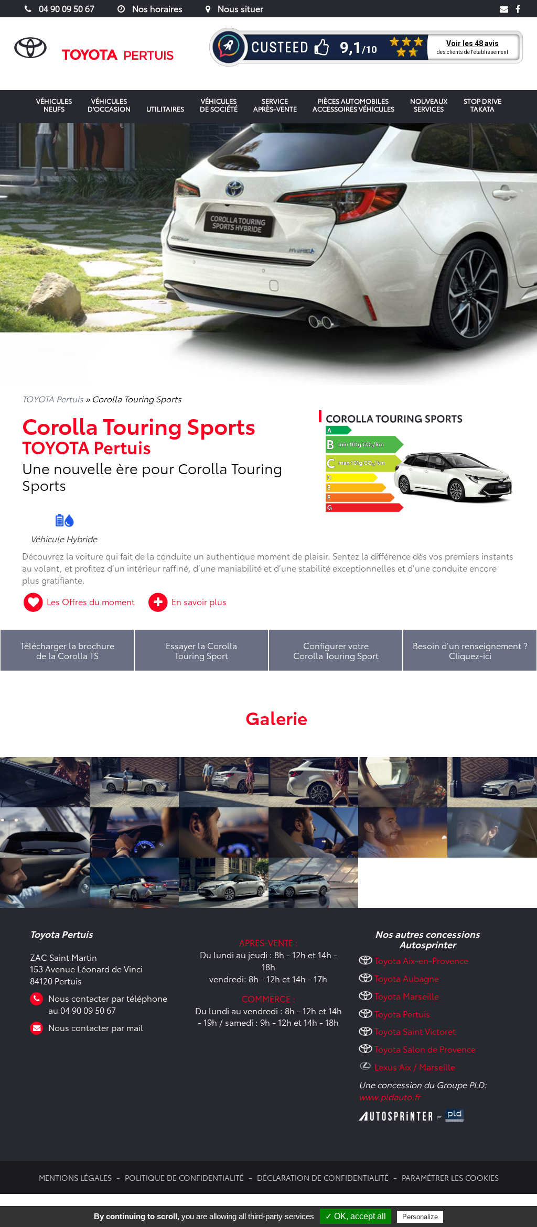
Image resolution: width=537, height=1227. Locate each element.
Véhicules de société (219, 104)
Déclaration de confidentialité (323, 1177)
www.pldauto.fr (389, 1096)
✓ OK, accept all (355, 1216)
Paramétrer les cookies (450, 1177)
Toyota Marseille (406, 996)
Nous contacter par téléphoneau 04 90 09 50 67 (107, 1004)
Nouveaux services (429, 104)
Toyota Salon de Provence (425, 1049)
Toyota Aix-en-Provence (421, 960)
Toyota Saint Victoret (415, 1031)
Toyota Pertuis (402, 1013)
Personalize (420, 1217)
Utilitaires (165, 108)
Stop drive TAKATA (482, 104)
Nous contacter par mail (95, 1027)
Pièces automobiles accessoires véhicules (353, 104)
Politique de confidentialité (184, 1177)
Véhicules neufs (54, 104)
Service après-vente (275, 104)
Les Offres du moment (91, 601)
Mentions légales (75, 1177)
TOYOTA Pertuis (52, 398)
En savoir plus (198, 601)
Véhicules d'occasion (109, 104)
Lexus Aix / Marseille (414, 1066)
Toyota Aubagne (406, 978)
